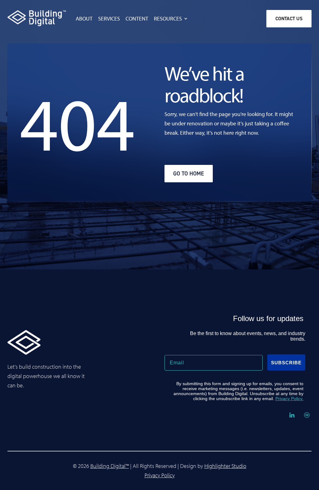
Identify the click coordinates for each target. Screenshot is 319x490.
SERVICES (109, 19)
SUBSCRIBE (286, 362)
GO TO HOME (188, 173)
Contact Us (288, 18)
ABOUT (84, 19)
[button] (174, 19)
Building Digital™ (109, 465)
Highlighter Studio (225, 465)
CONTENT (137, 19)
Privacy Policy (160, 475)
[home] (23, 18)
